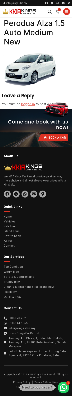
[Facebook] (46, 3)
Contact (9, 245)
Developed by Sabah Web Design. (36, 387)
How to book (12, 236)
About (8, 240)
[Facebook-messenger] (52, 3)
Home (8, 216)
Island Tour (11, 231)
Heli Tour (10, 226)
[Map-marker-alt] (68, 3)
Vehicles (10, 221)
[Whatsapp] (57, 3)
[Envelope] (63, 3)
